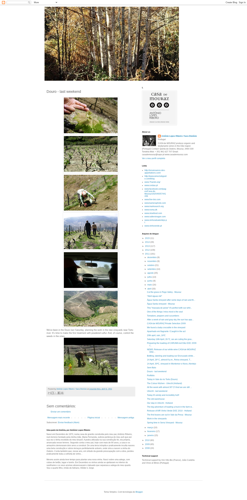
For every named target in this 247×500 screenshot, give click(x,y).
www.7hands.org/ (152, 182)
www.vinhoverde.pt (153, 226)
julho (149, 277)
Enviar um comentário (61, 412)
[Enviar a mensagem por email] (49, 393)
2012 (147, 250)
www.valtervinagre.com (155, 216)
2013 (147, 246)
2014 (147, 242)
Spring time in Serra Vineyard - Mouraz (164, 422)
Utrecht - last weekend (157, 391)
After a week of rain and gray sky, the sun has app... (170, 319)
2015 (147, 238)
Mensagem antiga (126, 417)
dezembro (152, 257)
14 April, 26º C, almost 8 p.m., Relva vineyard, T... (169, 360)
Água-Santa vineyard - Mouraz (161, 304)
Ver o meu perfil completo (153, 158)
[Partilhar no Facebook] (59, 393)
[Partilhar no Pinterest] (62, 393)
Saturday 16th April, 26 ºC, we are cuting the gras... (170, 339)
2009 (147, 444)
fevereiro (151, 431)
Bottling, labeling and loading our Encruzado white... (171, 356)
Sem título (151, 367)
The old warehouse (156, 399)
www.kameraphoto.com (155, 203)
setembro (151, 269)
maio (149, 285)
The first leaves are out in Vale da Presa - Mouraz (169, 415)
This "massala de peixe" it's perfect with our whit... (169, 308)
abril (149, 289)
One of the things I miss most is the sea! (165, 312)
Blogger (139, 492)
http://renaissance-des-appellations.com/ (155, 171)
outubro (151, 265)
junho (150, 281)
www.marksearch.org (154, 206)
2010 (147, 440)
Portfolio (151, 375)
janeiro (150, 435)
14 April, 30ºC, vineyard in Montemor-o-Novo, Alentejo (171, 364)
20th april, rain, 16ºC (156, 335)
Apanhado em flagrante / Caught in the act (166, 331)
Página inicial (94, 417)
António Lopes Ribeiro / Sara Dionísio (179, 136)
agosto (150, 273)
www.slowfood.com (153, 213)
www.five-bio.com (152, 199)
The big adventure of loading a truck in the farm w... (170, 407)
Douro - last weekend (157, 371)
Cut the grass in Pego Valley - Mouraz (164, 292)
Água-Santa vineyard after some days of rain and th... (171, 300)
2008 (147, 448)
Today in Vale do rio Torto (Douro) (162, 379)
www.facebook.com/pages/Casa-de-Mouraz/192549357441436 (155, 192)
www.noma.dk (151, 210)
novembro (152, 261)
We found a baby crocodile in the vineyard (166, 327)
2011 (147, 254)
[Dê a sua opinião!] (52, 393)
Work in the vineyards (157, 418)
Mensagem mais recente (58, 417)
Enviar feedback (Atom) (68, 422)
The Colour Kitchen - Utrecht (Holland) (164, 383)
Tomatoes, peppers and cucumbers (163, 316)
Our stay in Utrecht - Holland (160, 403)
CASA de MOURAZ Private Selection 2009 (166, 323)
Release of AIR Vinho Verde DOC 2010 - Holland (169, 411)
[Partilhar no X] (55, 393)
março (150, 427)
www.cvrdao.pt (151, 185)
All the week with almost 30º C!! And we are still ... (169, 387)
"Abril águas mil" (154, 296)
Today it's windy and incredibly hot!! (163, 395)
